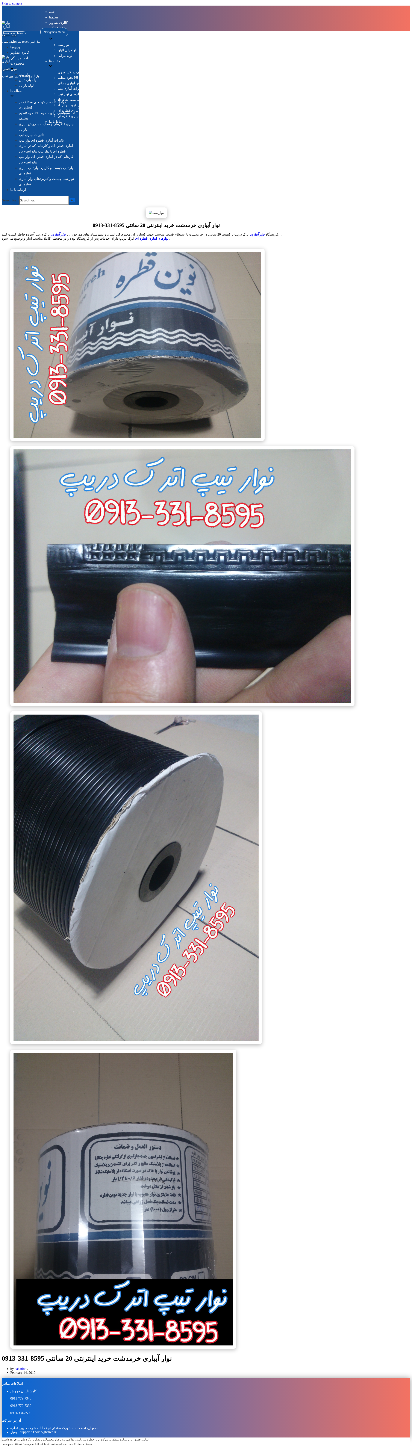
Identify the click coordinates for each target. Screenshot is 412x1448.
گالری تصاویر (58, 22)
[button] (72, 200)
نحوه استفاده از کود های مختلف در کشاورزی (89, 72)
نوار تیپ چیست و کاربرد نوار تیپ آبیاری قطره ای (92, 110)
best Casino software (56, 1444)
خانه (52, 12)
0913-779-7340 (20, 1398)
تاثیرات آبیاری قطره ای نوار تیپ (80, 94)
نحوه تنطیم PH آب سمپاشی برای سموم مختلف (91, 77)
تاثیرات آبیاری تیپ (70, 88)
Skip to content (12, 3)
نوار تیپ (63, 45)
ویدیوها (54, 17)
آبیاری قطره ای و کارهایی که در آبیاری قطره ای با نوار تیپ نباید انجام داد (108, 99)
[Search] (72, 200)
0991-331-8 (18, 1413)
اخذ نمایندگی (19, 58)
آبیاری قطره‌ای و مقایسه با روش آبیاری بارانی (90, 83)
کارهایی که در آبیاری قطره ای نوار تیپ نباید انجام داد (94, 105)
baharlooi (21, 1369)
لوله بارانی (65, 55)
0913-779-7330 (20, 1405)
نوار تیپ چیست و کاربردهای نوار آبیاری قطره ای (92, 116)
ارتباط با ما (18, 190)
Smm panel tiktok (12, 1444)
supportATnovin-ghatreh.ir (38, 1432)
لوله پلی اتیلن (67, 50)
